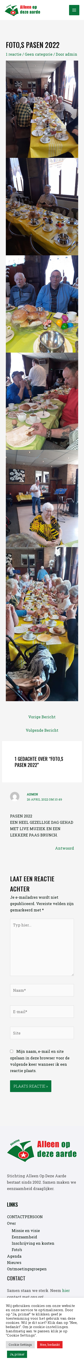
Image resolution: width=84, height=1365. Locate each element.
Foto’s (17, 1249)
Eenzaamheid (24, 1236)
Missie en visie (26, 1230)
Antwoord (64, 848)
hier (66, 1290)
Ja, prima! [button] (17, 1354)
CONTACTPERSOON (25, 1216)
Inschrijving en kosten (33, 1243)
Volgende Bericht (42, 730)
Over (11, 1223)
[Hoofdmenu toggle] (74, 10)
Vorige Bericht (42, 716)
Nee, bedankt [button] (50, 1344)
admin (32, 794)
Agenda (14, 1256)
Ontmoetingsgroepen (27, 1268)
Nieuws (14, 1262)
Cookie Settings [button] (20, 1344)
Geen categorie (38, 54)
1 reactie (13, 54)
